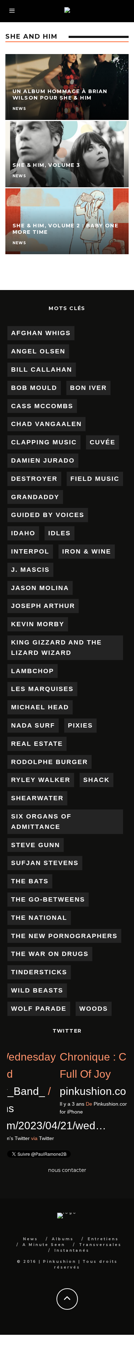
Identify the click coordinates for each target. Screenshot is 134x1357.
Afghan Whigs (41, 333)
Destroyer (34, 478)
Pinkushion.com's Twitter (69, 1138)
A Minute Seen (44, 1244)
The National (39, 917)
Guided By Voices (47, 514)
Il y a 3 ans (19, 1138)
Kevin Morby (37, 624)
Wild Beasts (37, 990)
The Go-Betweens (48, 899)
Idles (59, 533)
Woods (93, 1008)
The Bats (30, 881)
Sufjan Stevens (45, 862)
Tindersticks (39, 972)
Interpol (30, 551)
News (30, 1239)
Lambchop (32, 671)
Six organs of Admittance (41, 821)
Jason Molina (40, 587)
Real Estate (37, 743)
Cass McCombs (42, 406)
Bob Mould (34, 387)
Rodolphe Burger (49, 762)
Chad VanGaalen (46, 424)
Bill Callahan (41, 369)
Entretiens (103, 1239)
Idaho (23, 533)
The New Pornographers (64, 936)
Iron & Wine (86, 551)
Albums (63, 1239)
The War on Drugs (50, 953)
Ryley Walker (40, 779)
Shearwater (37, 798)
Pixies (80, 725)
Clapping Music (44, 442)
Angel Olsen (38, 351)
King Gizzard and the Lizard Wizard (56, 647)
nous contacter (67, 1170)
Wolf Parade (38, 1008)
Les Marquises (42, 688)
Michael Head (40, 707)
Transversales (100, 1244)
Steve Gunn (35, 845)
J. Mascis (30, 569)
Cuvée (102, 442)
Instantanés (71, 1250)
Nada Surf (33, 725)
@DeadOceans (44, 1108)
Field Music (94, 478)
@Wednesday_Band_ (59, 1091)
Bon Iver (88, 387)
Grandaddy (35, 497)
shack (96, 779)
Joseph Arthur (43, 605)
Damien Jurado (43, 460)
